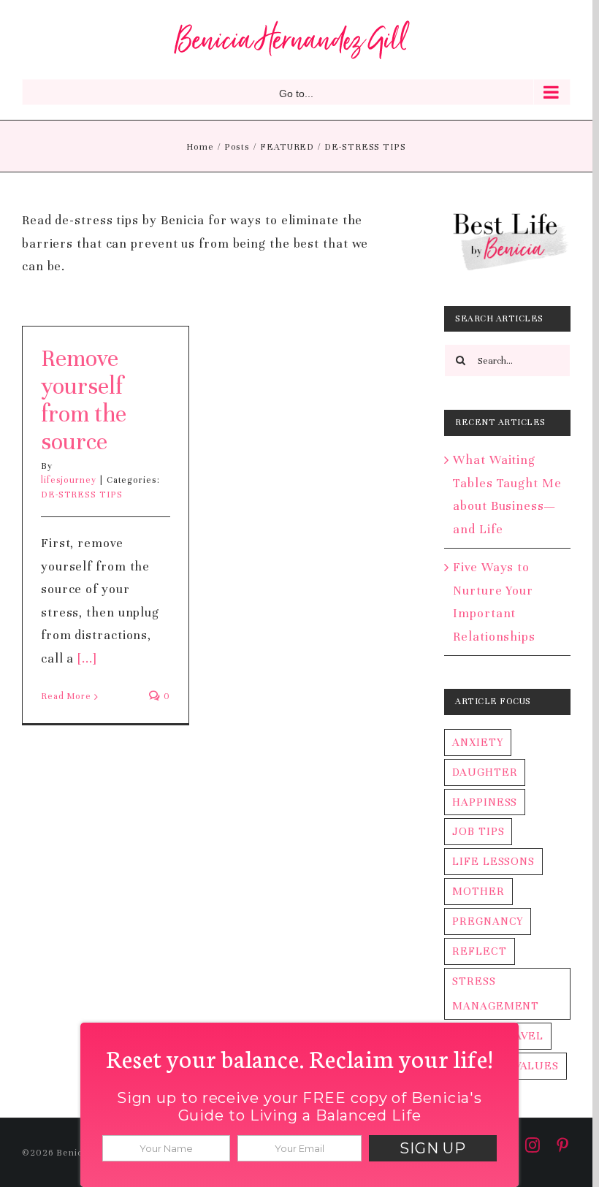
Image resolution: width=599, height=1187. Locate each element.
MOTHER (478, 891)
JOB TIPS (478, 831)
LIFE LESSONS (493, 861)
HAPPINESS (484, 802)
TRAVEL (520, 1035)
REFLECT (479, 951)
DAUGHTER (484, 772)
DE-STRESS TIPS (82, 494)
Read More (66, 696)
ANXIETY (477, 742)
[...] (86, 658)
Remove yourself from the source (83, 400)
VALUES (536, 1065)
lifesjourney (68, 480)
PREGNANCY (487, 921)
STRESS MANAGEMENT (495, 993)
